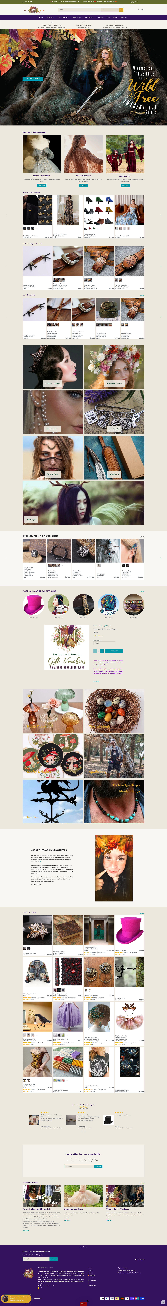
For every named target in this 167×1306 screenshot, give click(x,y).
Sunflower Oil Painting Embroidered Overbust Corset (29, 1085)
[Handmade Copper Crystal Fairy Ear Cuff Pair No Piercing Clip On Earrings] (132, 551)
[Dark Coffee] (59, 280)
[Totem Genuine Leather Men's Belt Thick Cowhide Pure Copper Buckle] (129, 261)
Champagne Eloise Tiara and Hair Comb (29, 954)
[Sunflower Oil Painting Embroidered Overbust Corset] (37, 1062)
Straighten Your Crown (73, 1209)
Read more (26, 1230)
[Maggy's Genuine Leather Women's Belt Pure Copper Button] (108, 309)
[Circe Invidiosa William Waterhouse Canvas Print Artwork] (99, 930)
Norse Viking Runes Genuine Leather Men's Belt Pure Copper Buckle (90, 287)
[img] (83, 1107)
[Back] (98, 324)
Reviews (90, 1273)
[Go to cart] (142, 9)
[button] (82, 1131)
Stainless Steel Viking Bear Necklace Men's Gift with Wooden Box (77, 574)
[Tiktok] (28, 1)
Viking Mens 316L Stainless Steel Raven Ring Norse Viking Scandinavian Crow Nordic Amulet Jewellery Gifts (29, 572)
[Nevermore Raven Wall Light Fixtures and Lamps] (37, 1017)
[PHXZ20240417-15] (32, 228)
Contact (90, 1270)
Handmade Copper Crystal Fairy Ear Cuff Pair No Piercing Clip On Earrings (127, 574)
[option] (83, 77)
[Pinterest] (31, 1)
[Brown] (55, 280)
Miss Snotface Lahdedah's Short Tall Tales (129, 1273)
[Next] (161, 215)
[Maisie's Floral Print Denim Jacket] (37, 972)
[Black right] (28, 1035)
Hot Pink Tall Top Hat (120, 950)
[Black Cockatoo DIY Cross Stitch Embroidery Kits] (129, 1062)
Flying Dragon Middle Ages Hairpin (101, 575)
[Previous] (6, 215)
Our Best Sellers (29, 913)
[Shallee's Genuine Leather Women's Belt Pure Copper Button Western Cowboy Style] (59, 309)
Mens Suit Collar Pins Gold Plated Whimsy (30, 236)
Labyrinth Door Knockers (91, 995)
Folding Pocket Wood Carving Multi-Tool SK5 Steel (29, 287)
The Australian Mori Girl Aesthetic (37, 1209)
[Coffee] (86, 280)
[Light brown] (110, 324)
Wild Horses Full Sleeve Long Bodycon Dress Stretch (59, 236)
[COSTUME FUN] (125, 154)
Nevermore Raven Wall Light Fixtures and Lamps (29, 1040)
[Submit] (121, 10)
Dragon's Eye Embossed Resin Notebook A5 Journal (60, 994)
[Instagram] (26, 1)
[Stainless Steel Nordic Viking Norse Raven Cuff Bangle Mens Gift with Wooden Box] (59, 551)
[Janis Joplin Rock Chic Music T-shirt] (99, 1062)
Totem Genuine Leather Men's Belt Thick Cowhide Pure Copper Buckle (122, 287)
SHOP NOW (42, 185)
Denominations (97, 640)
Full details (96, 681)
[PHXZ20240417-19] (28, 228)
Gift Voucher (108, 626)
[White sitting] (32, 1035)
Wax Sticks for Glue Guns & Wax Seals (60, 1090)
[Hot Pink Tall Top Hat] (129, 930)
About (89, 1283)
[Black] (63, 280)
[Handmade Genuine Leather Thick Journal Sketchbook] (68, 930)
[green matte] (94, 228)
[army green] (63, 1035)
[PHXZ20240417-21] (24, 228)
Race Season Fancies (31, 193)
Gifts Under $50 (108, 617)
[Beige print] (128, 228)
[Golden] (24, 1080)
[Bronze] (28, 1080)
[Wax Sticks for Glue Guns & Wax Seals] (68, 1062)
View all (142, 295)
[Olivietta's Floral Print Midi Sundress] (129, 210)
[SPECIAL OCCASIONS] (42, 154)
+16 (67, 1035)
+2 (67, 990)
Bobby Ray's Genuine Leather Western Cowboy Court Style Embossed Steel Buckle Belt (60, 286)
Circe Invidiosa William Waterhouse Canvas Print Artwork (91, 949)
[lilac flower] (120, 228)
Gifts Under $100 (133, 617)
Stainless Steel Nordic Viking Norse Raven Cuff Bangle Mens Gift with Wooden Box (53, 574)
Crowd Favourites (33, 617)
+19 (67, 1080)
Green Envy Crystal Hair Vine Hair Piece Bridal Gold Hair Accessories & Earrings (91, 1039)
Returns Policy (92, 1285)
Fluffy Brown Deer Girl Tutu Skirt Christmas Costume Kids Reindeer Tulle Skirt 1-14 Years (121, 1038)
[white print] (116, 228)
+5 (36, 228)
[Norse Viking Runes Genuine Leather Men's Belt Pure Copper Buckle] (99, 261)
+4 (62, 565)
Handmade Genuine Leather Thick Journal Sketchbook (59, 953)
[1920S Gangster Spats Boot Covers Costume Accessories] (99, 210)
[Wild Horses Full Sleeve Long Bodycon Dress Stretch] (68, 210)
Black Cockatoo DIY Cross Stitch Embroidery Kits (122, 1090)
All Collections (92, 1280)
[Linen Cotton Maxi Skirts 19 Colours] (68, 1017)
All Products (91, 1278)
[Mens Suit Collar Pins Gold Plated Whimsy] (37, 210)
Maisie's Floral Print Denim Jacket (30, 994)
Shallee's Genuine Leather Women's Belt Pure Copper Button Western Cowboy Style (52, 335)
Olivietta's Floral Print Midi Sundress (122, 236)
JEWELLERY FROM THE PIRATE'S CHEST (40, 536)
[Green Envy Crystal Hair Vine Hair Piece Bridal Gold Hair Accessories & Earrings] (99, 1017)
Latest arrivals (29, 295)
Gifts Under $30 (83, 617)
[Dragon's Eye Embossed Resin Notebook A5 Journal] (68, 972)
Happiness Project (30, 1182)
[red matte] (90, 228)
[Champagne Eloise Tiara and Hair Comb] (37, 930)
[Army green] (102, 324)
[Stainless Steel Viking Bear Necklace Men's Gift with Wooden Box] (83, 551)
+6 (98, 228)
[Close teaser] (88, 1301)
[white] (55, 1035)
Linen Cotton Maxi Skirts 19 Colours (60, 1040)
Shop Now (125, 185)
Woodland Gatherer (99, 626)
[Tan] (90, 280)
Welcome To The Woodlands (117, 1209)
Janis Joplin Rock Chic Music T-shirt (91, 1086)
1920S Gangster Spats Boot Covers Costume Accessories (90, 236)
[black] (59, 1035)
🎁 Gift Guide (91, 1275)
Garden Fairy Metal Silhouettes (120, 999)
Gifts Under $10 (58, 617)
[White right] (24, 1035)
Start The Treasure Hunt (32, 78)
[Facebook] (23, 1)
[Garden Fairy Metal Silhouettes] (129, 972)
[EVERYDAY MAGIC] (83, 154)
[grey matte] (86, 228)
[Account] (139, 9)
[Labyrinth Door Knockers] (99, 972)
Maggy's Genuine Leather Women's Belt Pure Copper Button (101, 336)
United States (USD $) (134, 2)
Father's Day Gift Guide (32, 244)
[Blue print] (124, 228)
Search (90, 1268)
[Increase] (102, 651)
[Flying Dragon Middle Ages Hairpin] (108, 551)
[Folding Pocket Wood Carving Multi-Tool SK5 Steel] (37, 261)
